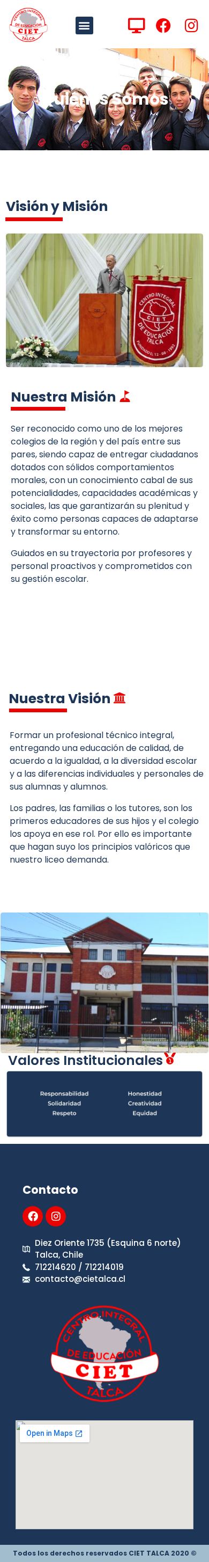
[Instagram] (56, 1216)
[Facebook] (33, 1216)
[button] (84, 25)
